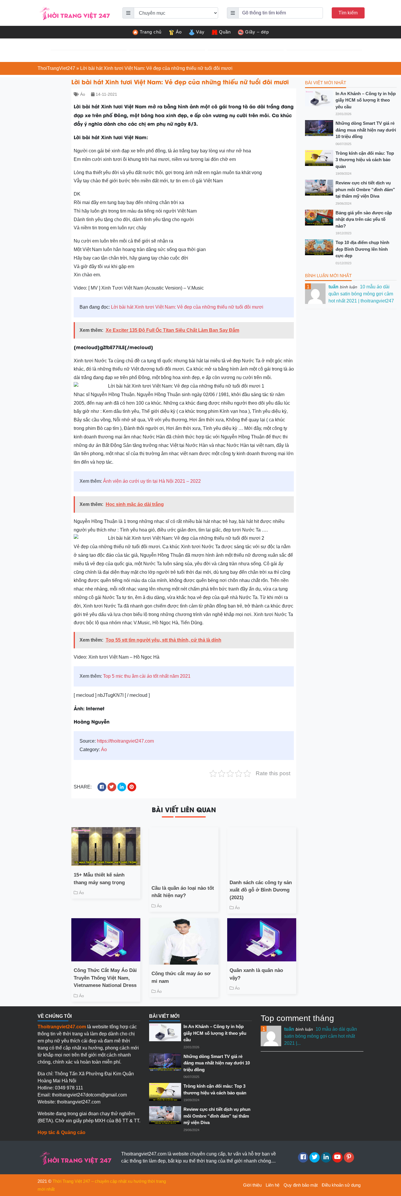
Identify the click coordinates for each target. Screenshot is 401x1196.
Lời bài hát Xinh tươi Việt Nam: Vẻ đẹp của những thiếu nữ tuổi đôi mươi (187, 307)
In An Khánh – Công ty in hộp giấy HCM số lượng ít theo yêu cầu (366, 100)
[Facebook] (303, 1157)
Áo (179, 31)
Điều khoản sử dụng (341, 1184)
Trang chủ (150, 31)
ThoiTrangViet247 (56, 68)
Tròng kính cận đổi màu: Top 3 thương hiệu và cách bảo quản (365, 160)
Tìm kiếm (348, 12)
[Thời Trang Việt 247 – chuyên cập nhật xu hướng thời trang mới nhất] (74, 12)
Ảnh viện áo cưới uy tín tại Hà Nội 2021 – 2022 (152, 481)
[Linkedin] (326, 1157)
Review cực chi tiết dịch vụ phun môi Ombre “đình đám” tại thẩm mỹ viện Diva (365, 189)
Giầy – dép (257, 31)
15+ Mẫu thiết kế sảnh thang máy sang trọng (99, 878)
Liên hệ (272, 1184)
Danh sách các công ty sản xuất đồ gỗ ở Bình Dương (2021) (261, 890)
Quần (225, 31)
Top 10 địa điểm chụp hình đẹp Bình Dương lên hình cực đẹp (362, 249)
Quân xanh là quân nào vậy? (256, 974)
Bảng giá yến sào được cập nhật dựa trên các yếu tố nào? (364, 219)
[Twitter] (314, 1157)
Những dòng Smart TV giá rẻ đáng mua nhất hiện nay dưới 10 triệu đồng (366, 130)
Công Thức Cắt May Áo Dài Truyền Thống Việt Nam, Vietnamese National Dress (105, 978)
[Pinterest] (349, 1157)
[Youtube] (337, 1157)
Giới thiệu (252, 1184)
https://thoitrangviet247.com (125, 741)
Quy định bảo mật (301, 1184)
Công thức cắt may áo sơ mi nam (180, 977)
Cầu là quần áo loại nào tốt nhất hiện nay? (182, 892)
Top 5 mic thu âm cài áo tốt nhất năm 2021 (147, 676)
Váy (200, 31)
